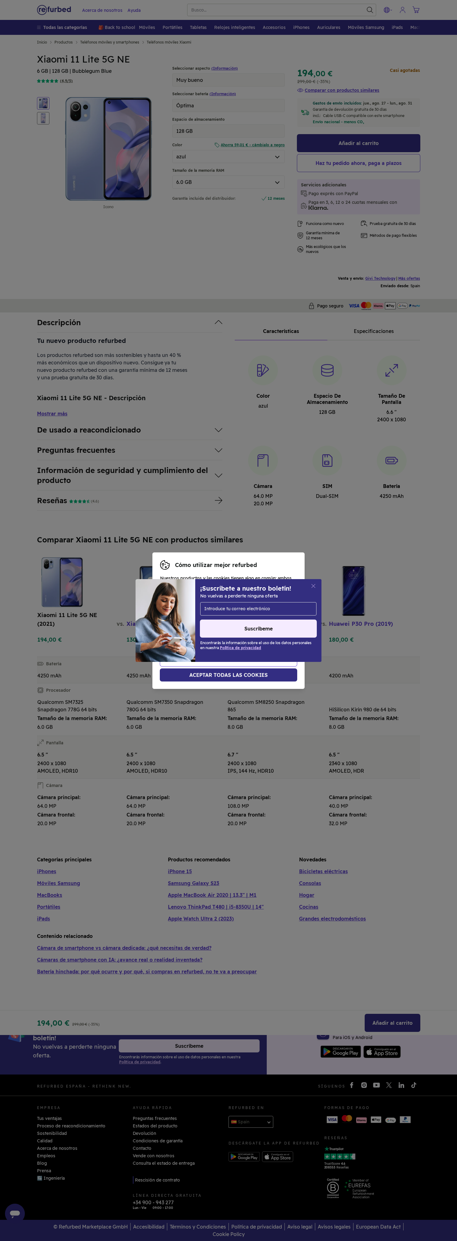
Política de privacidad (257, 624)
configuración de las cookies (264, 617)
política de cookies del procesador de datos (207, 630)
